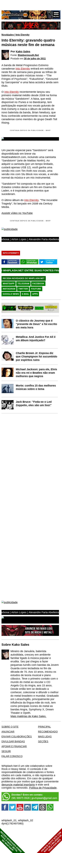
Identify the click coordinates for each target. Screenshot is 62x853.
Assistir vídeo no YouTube (17, 213)
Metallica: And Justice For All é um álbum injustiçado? (36, 338)
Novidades (8, 34)
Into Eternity (22, 34)
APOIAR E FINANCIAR (14, 746)
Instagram (9, 289)
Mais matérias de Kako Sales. (28, 716)
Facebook (38, 283)
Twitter (23, 289)
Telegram (23, 283)
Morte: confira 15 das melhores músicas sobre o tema (36, 387)
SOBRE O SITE (10, 726)
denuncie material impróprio (18, 784)
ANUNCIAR (8, 731)
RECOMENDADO (48, 731)
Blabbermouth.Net (28, 55)
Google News (11, 294)
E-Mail (25, 294)
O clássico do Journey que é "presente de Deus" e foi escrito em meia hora (36, 324)
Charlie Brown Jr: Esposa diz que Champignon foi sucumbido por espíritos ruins (36, 356)
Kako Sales (23, 51)
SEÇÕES (43, 741)
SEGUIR (6, 751)
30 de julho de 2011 (35, 58)
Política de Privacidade (43, 787)
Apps (35, 294)
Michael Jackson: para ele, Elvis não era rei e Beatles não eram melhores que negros (36, 373)
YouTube (36, 289)
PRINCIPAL (44, 726)
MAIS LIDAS (45, 736)
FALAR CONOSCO (12, 756)
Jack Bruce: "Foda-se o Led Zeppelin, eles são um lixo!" (34, 403)
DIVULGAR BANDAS (13, 741)
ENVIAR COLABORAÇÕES (17, 736)
